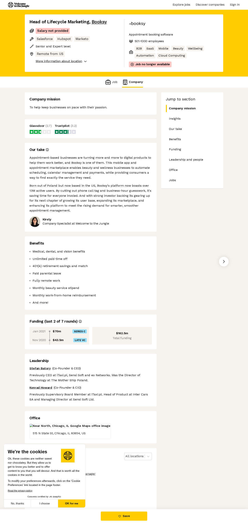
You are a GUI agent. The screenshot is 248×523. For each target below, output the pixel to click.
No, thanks (17, 503)
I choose (44, 503)
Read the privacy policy (20, 490)
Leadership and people (186, 159)
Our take (175, 129)
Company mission (182, 108)
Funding (175, 149)
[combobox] (125, 456)
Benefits (175, 139)
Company (136, 82)
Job (114, 82)
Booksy (99, 21)
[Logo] (18, 5)
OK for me (71, 503)
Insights (175, 118)
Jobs (172, 180)
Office (173, 170)
